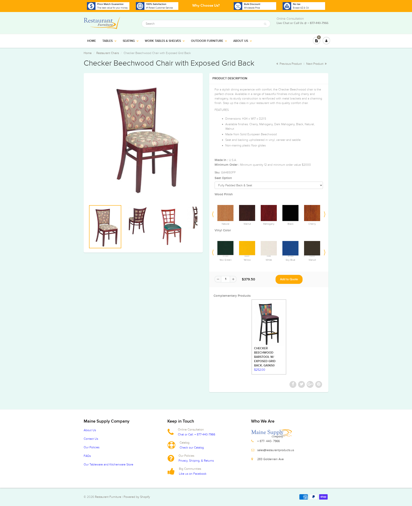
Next (325, 213)
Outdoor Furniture (207, 40)
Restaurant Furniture (108, 497)
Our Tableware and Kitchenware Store (108, 464)
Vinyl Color (223, 230)
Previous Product (290, 64)
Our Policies (91, 447)
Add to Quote (289, 279)
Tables (107, 40)
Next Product (315, 64)
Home (91, 40)
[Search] (265, 24)
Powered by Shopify (137, 497)
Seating (129, 40)
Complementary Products (232, 295)
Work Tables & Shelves (163, 40)
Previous (213, 213)
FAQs (87, 456)
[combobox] (206, 23)
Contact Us (91, 439)
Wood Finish (224, 194)
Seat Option (223, 178)
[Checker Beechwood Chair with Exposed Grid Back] (143, 137)
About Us (240, 40)
